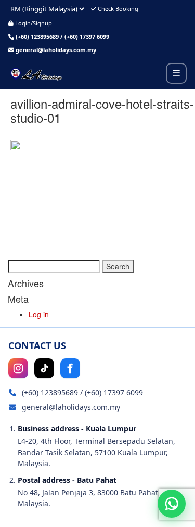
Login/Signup (33, 23)
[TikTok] (44, 368)
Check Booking (117, 8)
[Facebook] (70, 368)
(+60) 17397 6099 (86, 37)
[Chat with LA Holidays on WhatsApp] (172, 504)
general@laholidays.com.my (56, 50)
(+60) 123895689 (37, 37)
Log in (39, 314)
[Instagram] (18, 368)
